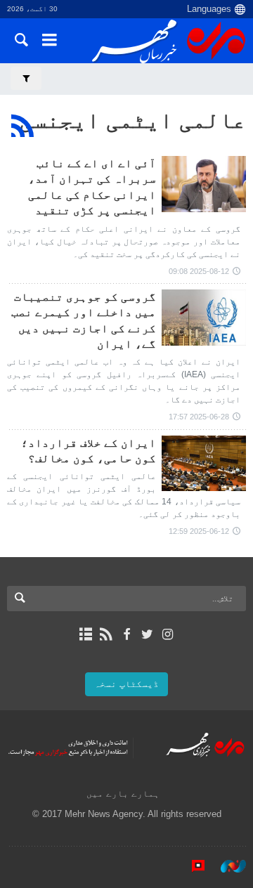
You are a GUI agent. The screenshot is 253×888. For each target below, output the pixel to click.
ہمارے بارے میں (123, 793)
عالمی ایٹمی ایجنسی (133, 120)
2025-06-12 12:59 (199, 531)
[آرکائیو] (85, 634)
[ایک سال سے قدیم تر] (204, 184)
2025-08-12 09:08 (199, 271)
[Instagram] (167, 634)
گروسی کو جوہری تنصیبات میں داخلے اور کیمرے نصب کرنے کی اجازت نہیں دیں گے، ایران (83, 320)
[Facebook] (126, 634)
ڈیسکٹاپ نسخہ (126, 684)
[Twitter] (147, 634)
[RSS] (23, 125)
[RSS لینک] (106, 634)
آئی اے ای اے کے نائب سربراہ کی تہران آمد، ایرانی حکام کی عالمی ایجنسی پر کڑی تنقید (92, 186)
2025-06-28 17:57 (199, 416)
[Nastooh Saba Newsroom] (226, 866)
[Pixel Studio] (191, 866)
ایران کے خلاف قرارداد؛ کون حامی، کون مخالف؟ (88, 450)
